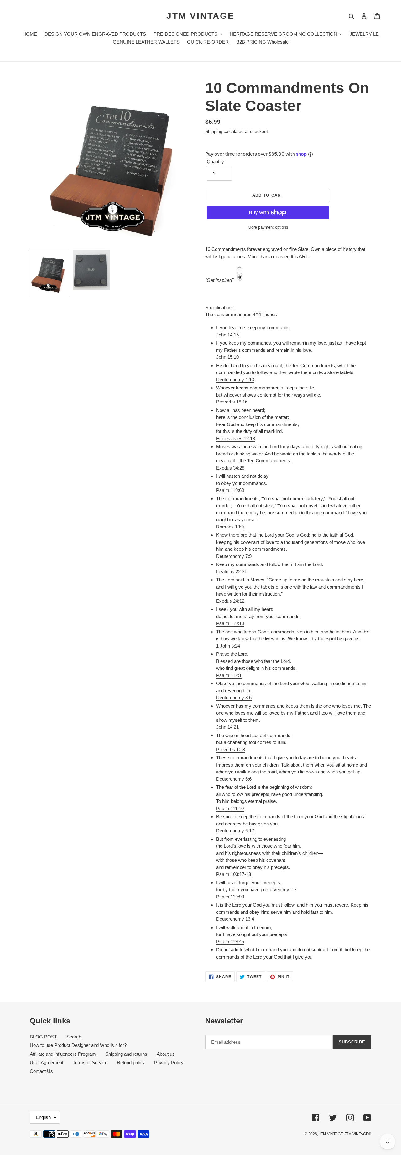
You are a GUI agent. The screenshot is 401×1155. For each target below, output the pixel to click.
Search (73, 1036)
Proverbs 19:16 (231, 401)
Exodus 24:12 (230, 601)
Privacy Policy (169, 1062)
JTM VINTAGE (200, 16)
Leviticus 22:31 (231, 571)
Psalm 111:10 (230, 808)
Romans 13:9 (230, 526)
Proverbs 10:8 (230, 749)
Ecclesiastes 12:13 (235, 438)
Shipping (213, 131)
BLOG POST (43, 1036)
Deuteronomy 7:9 (234, 556)
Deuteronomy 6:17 (235, 830)
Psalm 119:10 (230, 623)
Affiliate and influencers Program (63, 1054)
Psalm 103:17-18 (233, 874)
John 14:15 (227, 334)
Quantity (215, 161)
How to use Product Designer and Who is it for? (78, 1045)
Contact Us (41, 1071)
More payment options (268, 227)
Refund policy (131, 1062)
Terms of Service (90, 1062)
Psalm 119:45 (230, 941)
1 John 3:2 (226, 645)
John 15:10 (227, 357)
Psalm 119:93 (230, 896)
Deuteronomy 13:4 (235, 919)
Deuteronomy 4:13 (235, 379)
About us (166, 1054)
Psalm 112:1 (229, 675)
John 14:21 (227, 727)
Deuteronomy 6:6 (234, 779)
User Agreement (46, 1062)
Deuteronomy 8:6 (234, 697)
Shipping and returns (126, 1054)
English (43, 1117)
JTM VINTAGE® (357, 1134)
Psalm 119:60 (230, 490)
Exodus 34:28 (230, 468)
